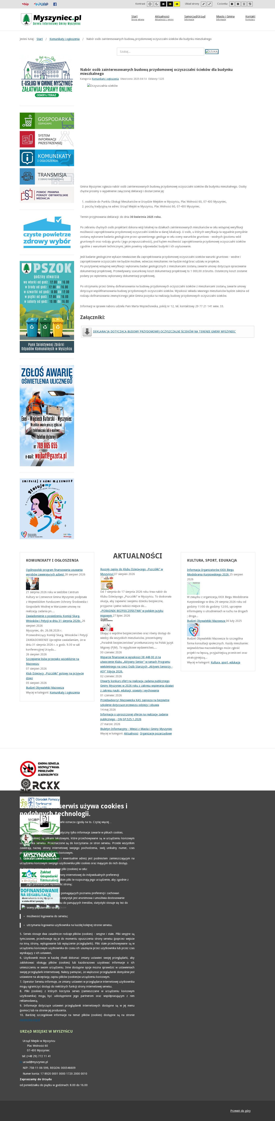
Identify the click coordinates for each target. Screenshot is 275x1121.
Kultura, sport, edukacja (225, 662)
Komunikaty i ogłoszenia (105, 79)
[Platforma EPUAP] (41, 4)
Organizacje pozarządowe (156, 733)
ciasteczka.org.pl (30, 1019)
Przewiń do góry (240, 1110)
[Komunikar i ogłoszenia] (47, 157)
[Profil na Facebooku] (55, 4)
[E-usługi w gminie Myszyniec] (47, 77)
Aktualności (131, 733)
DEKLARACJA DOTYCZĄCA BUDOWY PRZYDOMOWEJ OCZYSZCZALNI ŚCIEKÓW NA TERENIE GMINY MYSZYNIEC (164, 331)
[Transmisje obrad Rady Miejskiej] (47, 176)
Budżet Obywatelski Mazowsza (206, 620)
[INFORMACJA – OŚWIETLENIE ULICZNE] (47, 415)
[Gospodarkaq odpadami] (47, 120)
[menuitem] (137, 17)
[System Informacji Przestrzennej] (47, 139)
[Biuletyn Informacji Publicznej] (25, 4)
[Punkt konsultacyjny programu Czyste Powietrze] (47, 232)
